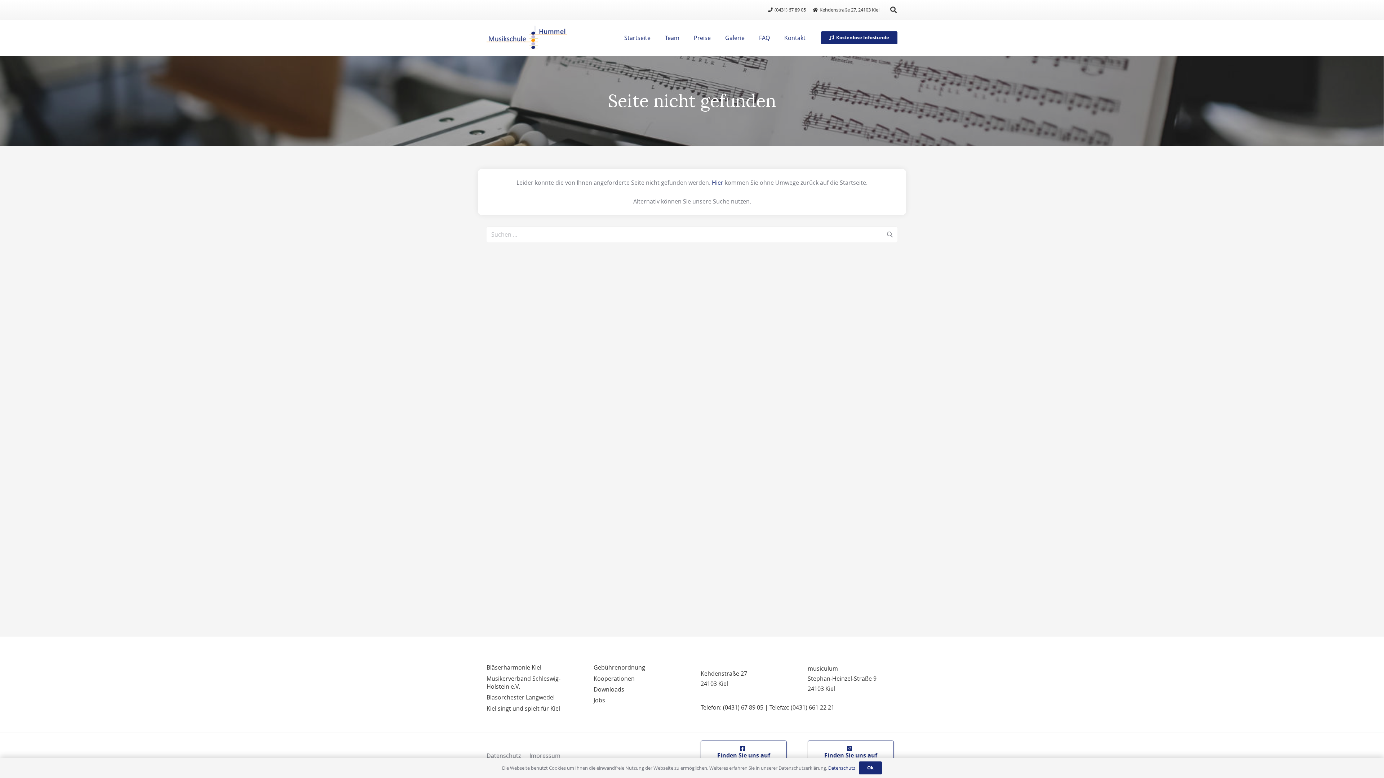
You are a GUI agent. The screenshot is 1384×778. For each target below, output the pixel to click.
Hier (717, 183)
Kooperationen (614, 679)
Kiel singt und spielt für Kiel (523, 708)
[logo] (527, 37)
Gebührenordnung (619, 667)
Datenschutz (504, 756)
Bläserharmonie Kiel (514, 667)
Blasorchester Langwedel (521, 697)
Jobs (599, 700)
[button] (893, 9)
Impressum (544, 756)
